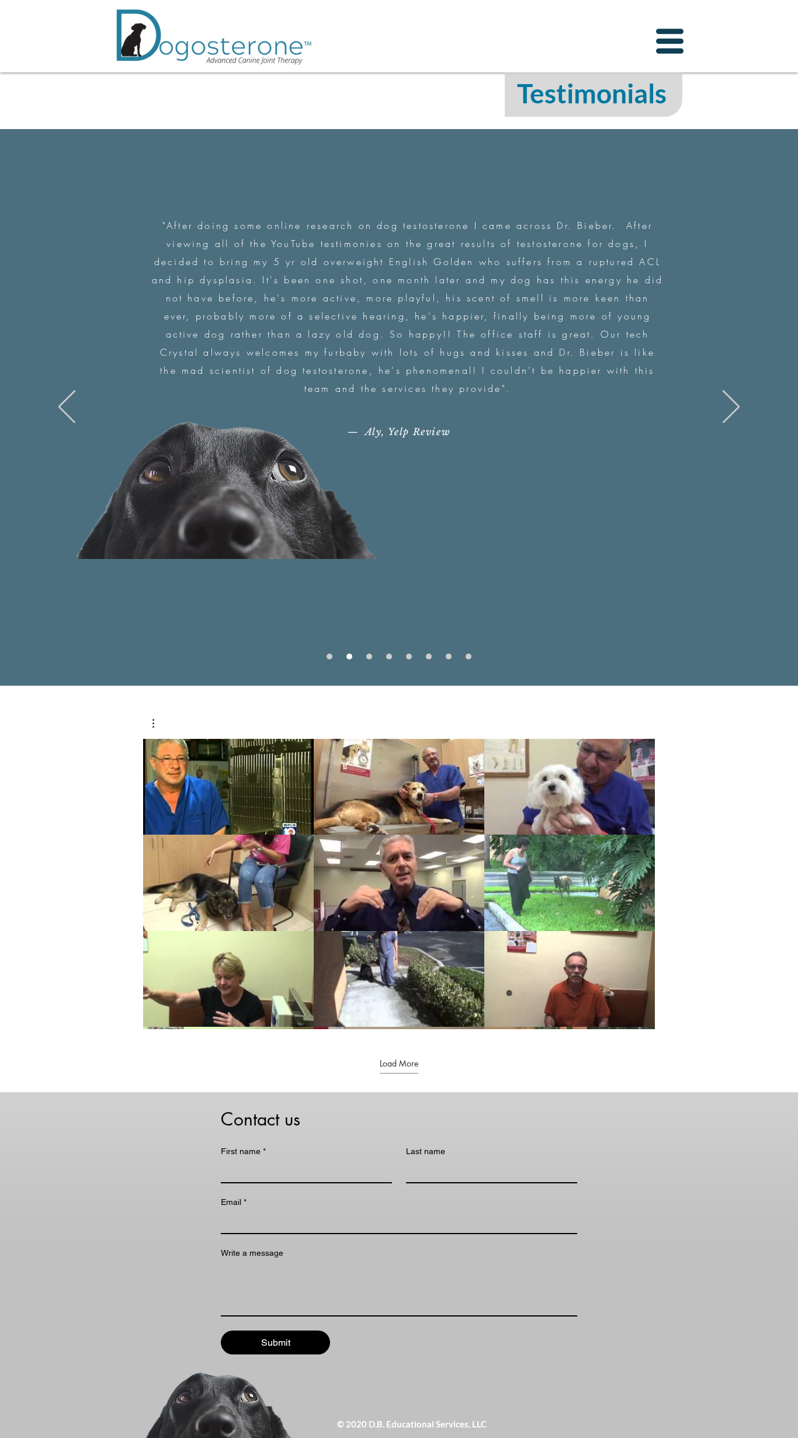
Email (234, 1202)
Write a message (252, 1253)
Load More (399, 1063)
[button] (669, 41)
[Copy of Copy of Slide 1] (449, 656)
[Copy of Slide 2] (389, 656)
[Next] (731, 407)
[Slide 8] (468, 656)
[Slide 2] (349, 656)
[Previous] (66, 407)
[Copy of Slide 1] (369, 656)
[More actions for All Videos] (159, 723)
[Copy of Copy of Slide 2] (429, 656)
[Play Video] (228, 786)
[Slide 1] (329, 656)
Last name (425, 1151)
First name (243, 1151)
